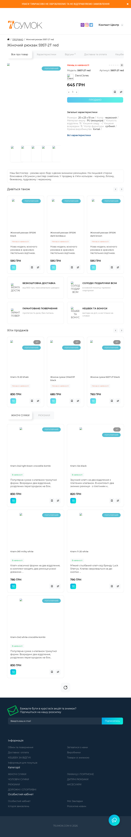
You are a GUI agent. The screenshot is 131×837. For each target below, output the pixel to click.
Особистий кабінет (19, 801)
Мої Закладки (75, 801)
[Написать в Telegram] (91, 24)
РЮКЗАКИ (44, 415)
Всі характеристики (79, 135)
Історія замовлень (18, 806)
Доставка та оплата (95, 54)
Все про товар (19, 54)
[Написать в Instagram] (87, 24)
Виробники (74, 752)
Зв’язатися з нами (77, 747)
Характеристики (46, 54)
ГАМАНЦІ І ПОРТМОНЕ (80, 774)
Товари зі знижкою (78, 757)
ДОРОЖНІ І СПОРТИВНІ (22, 789)
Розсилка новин (76, 806)
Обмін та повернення (20, 747)
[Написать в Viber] (83, 24)
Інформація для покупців (22, 762)
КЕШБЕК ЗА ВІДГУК (19, 757)
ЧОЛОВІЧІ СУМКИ (18, 779)
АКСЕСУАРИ (74, 784)
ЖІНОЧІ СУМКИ (20, 415)
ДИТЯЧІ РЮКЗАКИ (78, 779)
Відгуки (70, 54)
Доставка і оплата (18, 752)
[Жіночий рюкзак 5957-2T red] (47, 103)
